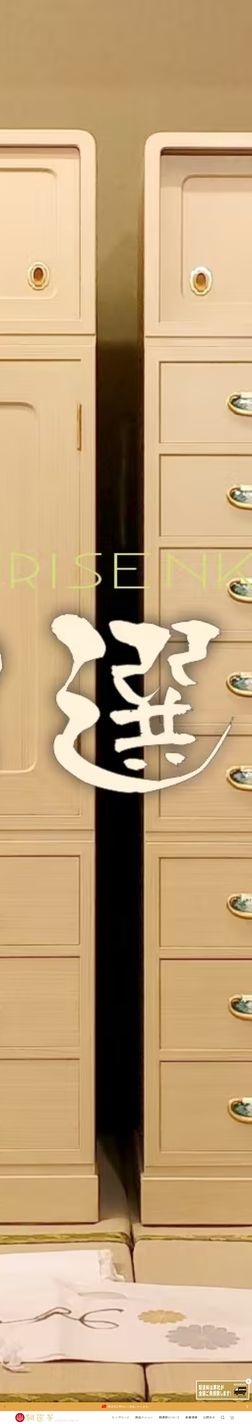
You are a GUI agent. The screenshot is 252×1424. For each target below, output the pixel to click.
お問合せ (209, 1417)
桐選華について (169, 1417)
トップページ (121, 1417)
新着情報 (191, 1417)
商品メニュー (144, 1417)
